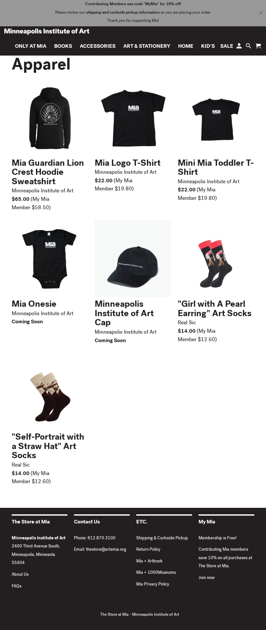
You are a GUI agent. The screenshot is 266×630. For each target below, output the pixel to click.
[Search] (249, 47)
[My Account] (239, 47)
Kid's (208, 46)
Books (63, 46)
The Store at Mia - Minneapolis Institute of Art (139, 615)
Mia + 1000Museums (156, 573)
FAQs (16, 587)
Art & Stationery (146, 46)
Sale (226, 46)
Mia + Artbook (149, 561)
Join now (207, 578)
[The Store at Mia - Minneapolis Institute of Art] (46, 31)
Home (185, 46)
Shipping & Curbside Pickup (162, 538)
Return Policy (148, 550)
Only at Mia (30, 46)
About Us (20, 575)
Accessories (97, 46)
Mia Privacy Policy (152, 585)
